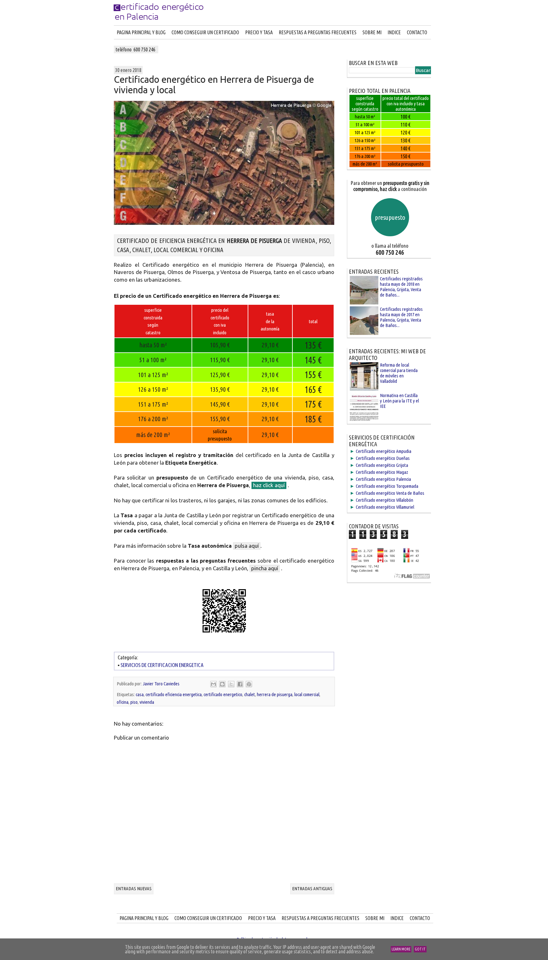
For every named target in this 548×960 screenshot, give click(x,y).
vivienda (147, 702)
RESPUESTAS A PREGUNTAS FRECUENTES (317, 32)
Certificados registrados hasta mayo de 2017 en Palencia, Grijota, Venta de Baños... (401, 317)
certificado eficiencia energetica (174, 694)
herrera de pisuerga (274, 694)
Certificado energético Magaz (382, 472)
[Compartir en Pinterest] (249, 684)
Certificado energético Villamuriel (385, 507)
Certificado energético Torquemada (387, 486)
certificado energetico (223, 694)
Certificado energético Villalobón (384, 500)
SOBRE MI (372, 32)
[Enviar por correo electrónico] (213, 684)
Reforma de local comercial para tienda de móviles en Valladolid (399, 373)
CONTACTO (417, 32)
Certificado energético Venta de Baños (390, 493)
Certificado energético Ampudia (383, 451)
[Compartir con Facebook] (240, 684)
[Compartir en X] (231, 684)
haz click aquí (269, 485)
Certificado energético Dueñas (383, 458)
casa (140, 694)
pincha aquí (264, 568)
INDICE (394, 32)
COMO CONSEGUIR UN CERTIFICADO (205, 32)
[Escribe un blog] (222, 684)
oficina (122, 702)
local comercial (306, 694)
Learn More (401, 949)
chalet (249, 694)
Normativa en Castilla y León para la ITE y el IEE (399, 401)
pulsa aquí (247, 546)
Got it (420, 949)
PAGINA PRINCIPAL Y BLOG (141, 32)
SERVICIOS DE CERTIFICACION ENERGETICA (162, 665)
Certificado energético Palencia (383, 479)
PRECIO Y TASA (259, 32)
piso (134, 702)
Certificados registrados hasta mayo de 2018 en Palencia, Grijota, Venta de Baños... (401, 286)
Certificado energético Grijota (382, 465)
